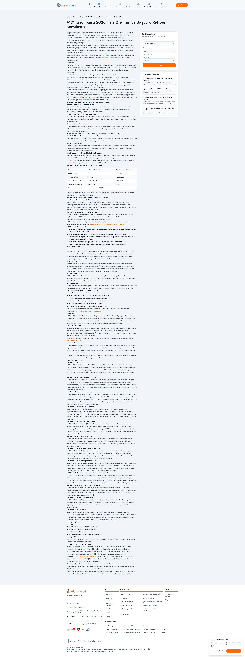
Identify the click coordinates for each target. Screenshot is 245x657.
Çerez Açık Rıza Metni (127, 605)
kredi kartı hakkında (86, 100)
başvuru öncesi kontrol (75, 358)
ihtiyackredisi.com (72, 17)
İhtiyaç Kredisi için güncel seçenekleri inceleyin (107, 224)
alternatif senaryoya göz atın (90, 311)
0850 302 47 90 (75, 603)
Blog (81, 17)
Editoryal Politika (148, 598)
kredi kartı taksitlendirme (111, 58)
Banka (163, 629)
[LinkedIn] (148, 649)
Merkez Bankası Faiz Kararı (132, 632)
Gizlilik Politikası (125, 594)
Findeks (164, 632)
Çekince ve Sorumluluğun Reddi (153, 602)
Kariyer (108, 612)
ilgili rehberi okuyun (74, 341)
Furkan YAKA (83, 559)
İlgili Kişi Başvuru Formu (128, 609)
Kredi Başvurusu (148, 626)
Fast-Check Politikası (127, 602)
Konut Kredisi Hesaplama (132, 626)
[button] (182, 5)
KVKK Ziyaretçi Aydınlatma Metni (151, 610)
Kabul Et (233, 651)
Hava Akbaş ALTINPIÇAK (88, 556)
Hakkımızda (109, 594)
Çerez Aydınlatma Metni (150, 605)
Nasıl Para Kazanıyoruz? (110, 599)
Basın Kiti (108, 609)
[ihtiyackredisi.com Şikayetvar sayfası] (95, 641)
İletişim (108, 616)
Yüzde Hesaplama (111, 629)
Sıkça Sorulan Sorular (169, 595)
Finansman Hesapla (112, 632)
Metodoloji (124, 598)
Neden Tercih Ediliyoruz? (110, 604)
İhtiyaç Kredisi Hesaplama (132, 629)
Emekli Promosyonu (149, 632)
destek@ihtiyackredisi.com (78, 607)
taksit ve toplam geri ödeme (77, 163)
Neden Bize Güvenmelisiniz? (151, 594)
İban (163, 626)
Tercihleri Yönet (218, 651)
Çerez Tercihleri (125, 614)
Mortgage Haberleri (149, 629)
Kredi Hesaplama (111, 626)
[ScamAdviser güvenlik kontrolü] (78, 629)
